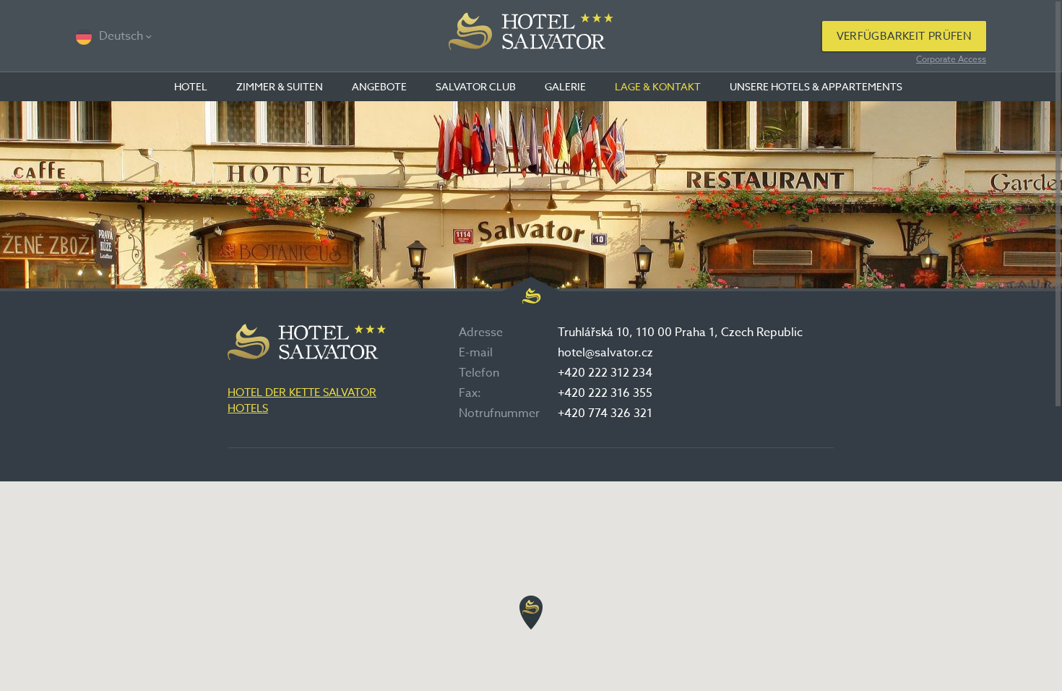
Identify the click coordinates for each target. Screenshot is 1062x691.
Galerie (565, 86)
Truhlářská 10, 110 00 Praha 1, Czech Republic (680, 332)
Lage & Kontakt (658, 86)
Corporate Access (951, 59)
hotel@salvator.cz (605, 352)
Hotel (190, 86)
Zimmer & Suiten (279, 86)
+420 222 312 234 (605, 373)
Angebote (379, 86)
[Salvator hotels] (531, 36)
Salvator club (476, 86)
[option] (531, 194)
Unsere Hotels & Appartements (816, 86)
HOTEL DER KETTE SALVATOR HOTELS (302, 400)
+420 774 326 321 (605, 413)
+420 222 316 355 (605, 393)
